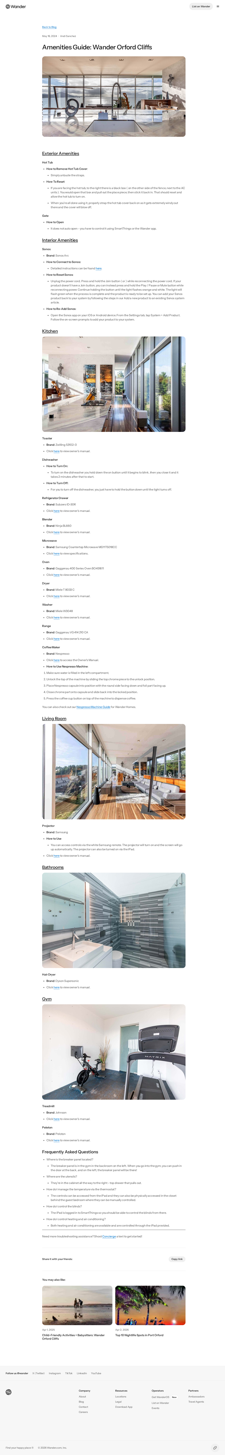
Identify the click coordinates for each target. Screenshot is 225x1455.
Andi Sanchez (68, 36)
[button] (83, 1407)
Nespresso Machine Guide (93, 707)
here (98, 268)
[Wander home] (16, 6)
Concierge (109, 1236)
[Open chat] (215, 1448)
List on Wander (201, 6)
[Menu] (217, 6)
